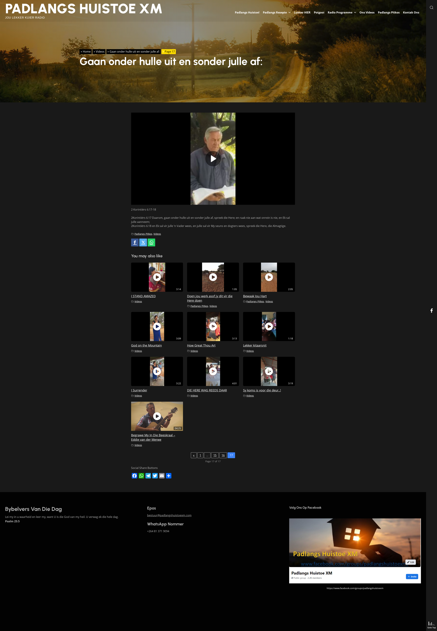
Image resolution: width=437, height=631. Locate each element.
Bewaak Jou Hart (255, 296)
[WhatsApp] (151, 243)
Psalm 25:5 (12, 521)
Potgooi (319, 12)
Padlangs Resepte (275, 12)
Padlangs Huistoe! (247, 12)
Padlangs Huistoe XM (84, 8)
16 (223, 455)
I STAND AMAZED (143, 296)
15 (214, 455)
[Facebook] (135, 243)
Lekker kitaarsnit (254, 345)
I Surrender (139, 390)
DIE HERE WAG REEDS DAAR (207, 390)
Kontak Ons (411, 12)
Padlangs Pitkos (389, 12)
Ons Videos (367, 12)
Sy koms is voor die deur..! (262, 390)
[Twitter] (143, 243)
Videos (157, 233)
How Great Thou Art (201, 345)
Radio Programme (340, 12)
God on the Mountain (146, 345)
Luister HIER (302, 12)
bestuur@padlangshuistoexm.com (169, 515)
